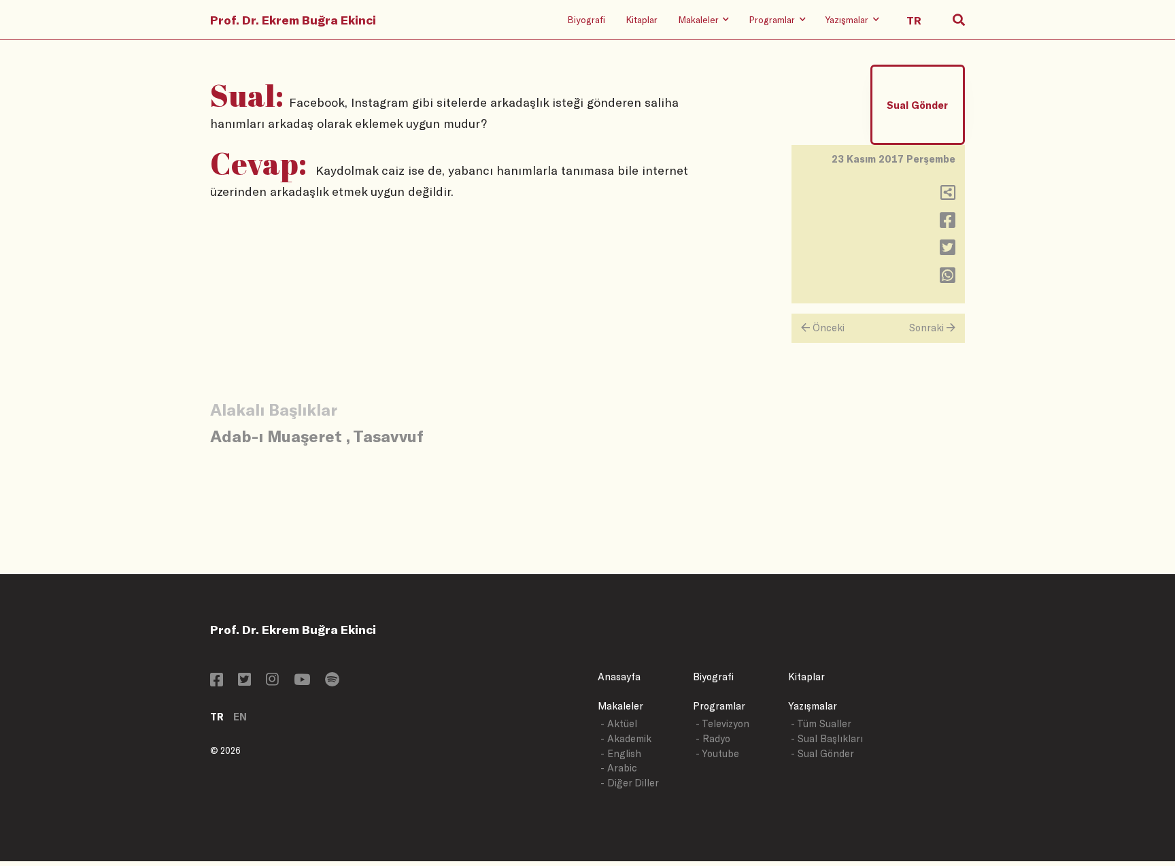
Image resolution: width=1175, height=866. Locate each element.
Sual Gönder (917, 105)
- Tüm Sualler (821, 723)
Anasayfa (619, 676)
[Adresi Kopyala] (947, 195)
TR (217, 716)
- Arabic (618, 767)
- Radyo (713, 738)
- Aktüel (618, 723)
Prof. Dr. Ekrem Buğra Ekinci (293, 19)
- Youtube (717, 753)
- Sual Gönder (822, 753)
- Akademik (625, 738)
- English (620, 753)
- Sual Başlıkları (827, 738)
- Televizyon (722, 723)
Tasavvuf (388, 436)
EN (240, 716)
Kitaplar (642, 19)
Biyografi (586, 19)
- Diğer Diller (629, 782)
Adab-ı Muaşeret (276, 436)
